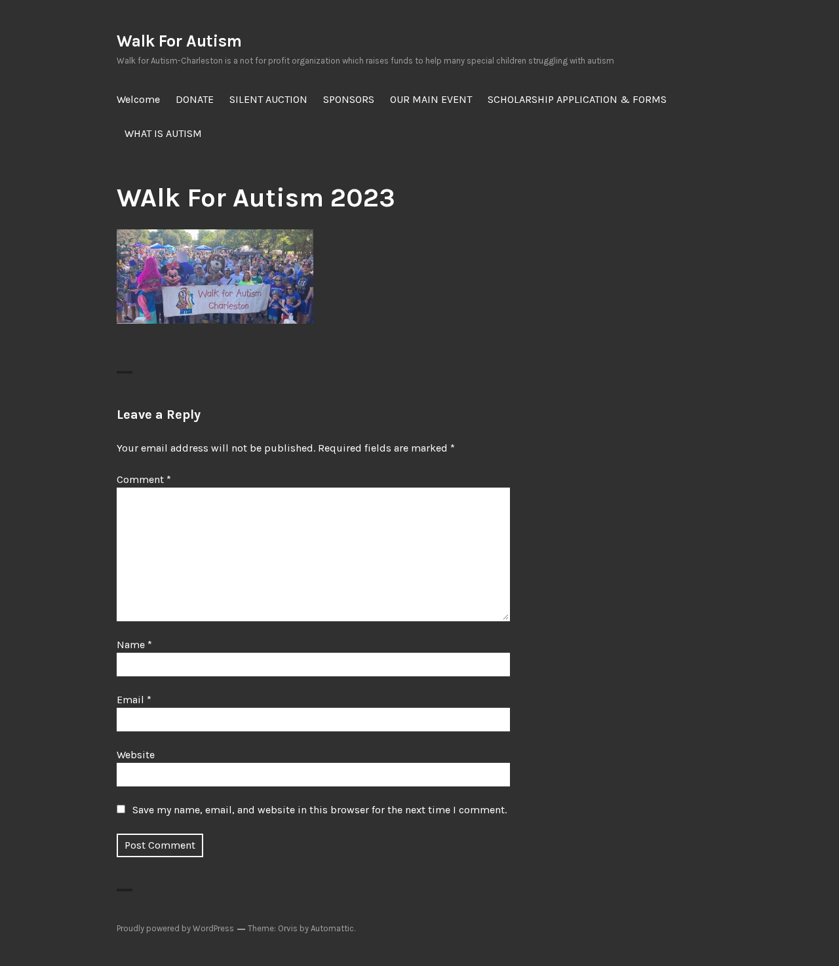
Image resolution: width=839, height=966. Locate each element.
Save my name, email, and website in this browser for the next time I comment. (319, 809)
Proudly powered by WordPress (175, 928)
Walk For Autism (179, 40)
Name (134, 644)
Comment (144, 479)
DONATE (195, 99)
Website (136, 754)
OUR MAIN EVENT (431, 99)
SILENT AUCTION (268, 99)
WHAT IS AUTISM (163, 133)
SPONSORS (348, 99)
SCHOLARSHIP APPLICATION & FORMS (577, 99)
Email (134, 699)
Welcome (138, 99)
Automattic (332, 928)
